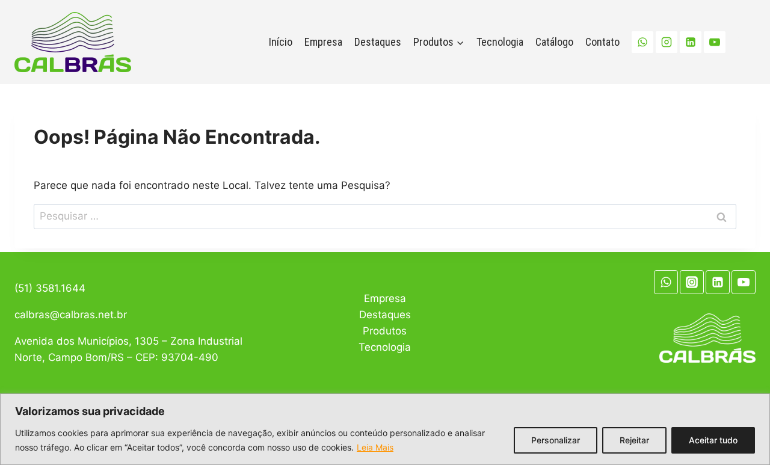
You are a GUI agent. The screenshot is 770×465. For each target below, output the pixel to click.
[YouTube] (714, 42)
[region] (385, 429)
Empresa (323, 41)
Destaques (377, 41)
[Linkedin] (690, 42)
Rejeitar (634, 440)
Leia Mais (375, 447)
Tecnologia (499, 41)
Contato (602, 41)
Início (280, 41)
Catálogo (554, 41)
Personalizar (555, 440)
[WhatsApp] (642, 42)
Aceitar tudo (713, 440)
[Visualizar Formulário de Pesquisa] (744, 42)
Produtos (385, 331)
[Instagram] (666, 42)
